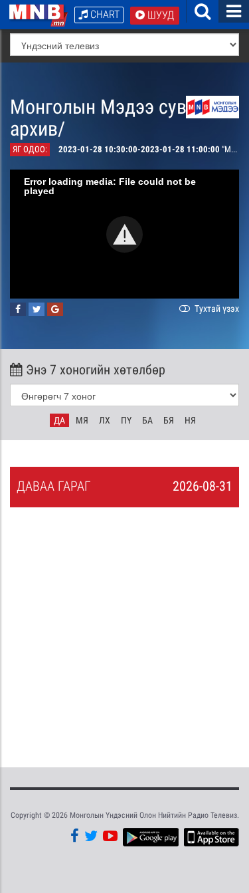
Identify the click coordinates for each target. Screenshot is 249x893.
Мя (82, 420)
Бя (168, 420)
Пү (126, 420)
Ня (190, 420)
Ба (147, 420)
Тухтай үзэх (216, 308)
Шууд (159, 15)
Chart (104, 14)
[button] (124, 234)
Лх (104, 420)
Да (59, 420)
